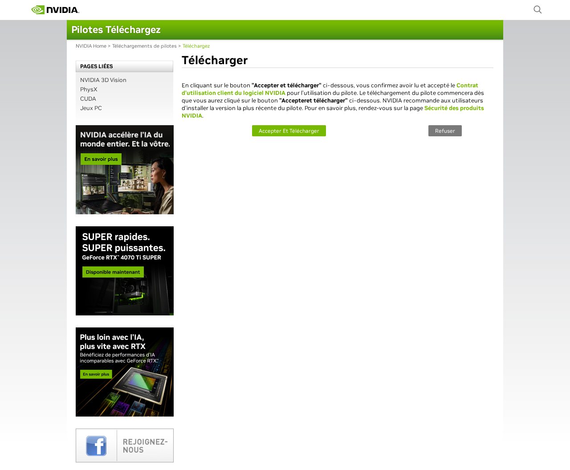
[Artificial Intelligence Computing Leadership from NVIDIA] (55, 10)
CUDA (88, 98)
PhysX (89, 89)
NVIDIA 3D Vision (103, 80)
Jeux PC (91, 108)
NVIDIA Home (91, 46)
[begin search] (538, 9)
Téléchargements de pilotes (144, 46)
